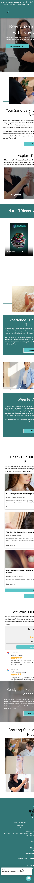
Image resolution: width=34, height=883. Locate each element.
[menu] (31, 2)
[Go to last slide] (7, 183)
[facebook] (32, 818)
